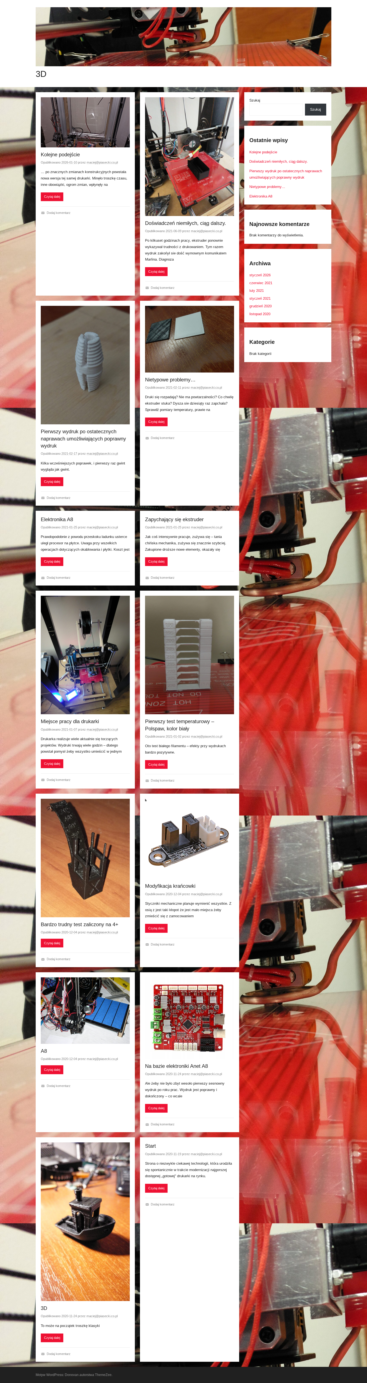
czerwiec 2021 (260, 283)
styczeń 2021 (260, 298)
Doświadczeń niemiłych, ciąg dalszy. (185, 223)
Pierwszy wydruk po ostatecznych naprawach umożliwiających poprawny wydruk (83, 439)
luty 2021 (256, 291)
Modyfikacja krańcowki (170, 886)
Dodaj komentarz (59, 213)
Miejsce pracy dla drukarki (70, 721)
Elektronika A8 (57, 519)
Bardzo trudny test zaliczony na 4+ (79, 924)
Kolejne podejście (60, 154)
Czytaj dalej (52, 196)
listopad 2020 (259, 314)
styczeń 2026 (260, 275)
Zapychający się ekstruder (174, 519)
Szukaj (254, 100)
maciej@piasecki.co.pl (102, 162)
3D (41, 74)
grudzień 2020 (260, 306)
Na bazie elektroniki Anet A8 (176, 1066)
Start (150, 1146)
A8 (44, 1051)
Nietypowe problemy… (170, 379)
